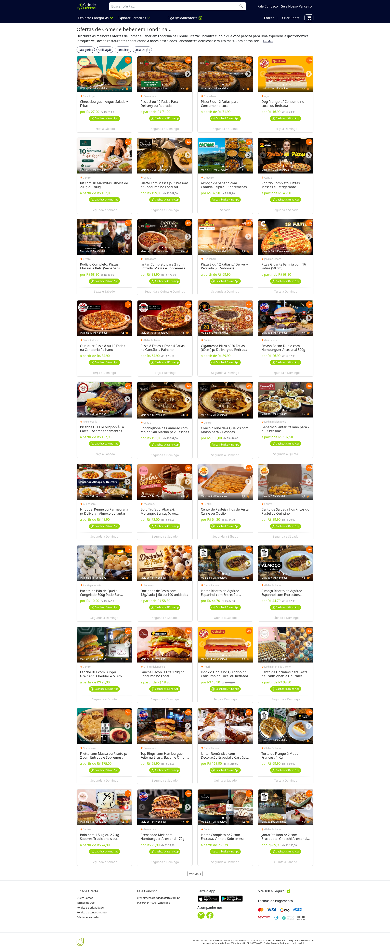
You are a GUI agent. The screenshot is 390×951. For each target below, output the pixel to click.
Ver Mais (195, 874)
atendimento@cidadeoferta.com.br (158, 898)
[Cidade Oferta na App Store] (208, 898)
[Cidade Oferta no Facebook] (210, 915)
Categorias (85, 50)
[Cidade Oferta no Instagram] (201, 915)
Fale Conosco (147, 891)
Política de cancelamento (92, 912)
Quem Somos (85, 898)
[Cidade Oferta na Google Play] (232, 898)
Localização (142, 50)
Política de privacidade (90, 907)
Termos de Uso (86, 902)
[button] (269, 18)
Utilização (105, 50)
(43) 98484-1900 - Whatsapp (153, 902)
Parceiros (123, 50)
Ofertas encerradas (88, 917)
